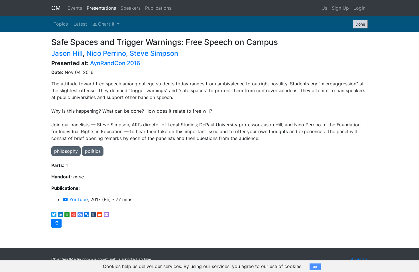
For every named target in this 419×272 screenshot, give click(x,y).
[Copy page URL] (56, 223)
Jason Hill (67, 53)
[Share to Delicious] (86, 214)
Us (324, 8)
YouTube (78, 199)
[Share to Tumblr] (93, 214)
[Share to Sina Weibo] (73, 214)
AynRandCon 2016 (115, 63)
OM (56, 8)
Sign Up (340, 8)
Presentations (101, 8)
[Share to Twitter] (53, 214)
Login (359, 8)
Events (75, 8)
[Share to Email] (106, 214)
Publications (158, 8)
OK (315, 267)
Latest (80, 24)
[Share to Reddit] (99, 214)
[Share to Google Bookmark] (80, 214)
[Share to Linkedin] (60, 214)
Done (360, 24)
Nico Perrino (106, 53)
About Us (359, 259)
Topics (61, 24)
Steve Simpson (154, 53)
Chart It (106, 24)
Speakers (131, 8)
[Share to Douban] (67, 214)
